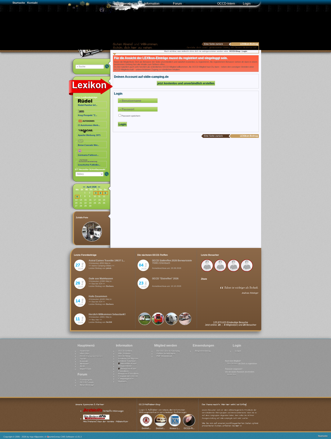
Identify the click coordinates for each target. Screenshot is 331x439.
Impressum (85, 369)
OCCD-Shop (235, 51)
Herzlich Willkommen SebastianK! (107, 314)
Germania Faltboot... (88, 155)
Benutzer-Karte (128, 369)
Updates (122, 381)
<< (84, 187)
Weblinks (84, 364)
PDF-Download (164, 356)
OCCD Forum (86, 382)
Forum (177, 3)
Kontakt (32, 2)
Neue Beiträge (87, 385)
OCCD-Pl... (189, 428)
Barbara (110, 286)
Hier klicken (232, 364)
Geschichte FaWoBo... (89, 165)
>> (99, 187)
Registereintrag (203, 351)
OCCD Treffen (125, 351)
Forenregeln (86, 380)
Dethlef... (146, 428)
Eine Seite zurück (213, 44)
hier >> (239, 425)
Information (151, 3)
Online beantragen (165, 353)
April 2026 (92, 187)
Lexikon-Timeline (127, 361)
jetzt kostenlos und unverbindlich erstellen (185, 83)
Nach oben (323, 426)
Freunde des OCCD (128, 376)
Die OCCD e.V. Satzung (168, 351)
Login (247, 3)
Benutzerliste (125, 366)
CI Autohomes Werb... (89, 125)
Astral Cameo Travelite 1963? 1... (107, 260)
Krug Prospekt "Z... (87, 115)
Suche (83, 359)
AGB (82, 366)
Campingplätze (126, 379)
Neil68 (109, 322)
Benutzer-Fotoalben (128, 374)
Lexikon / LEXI (128, 358)
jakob (108, 268)
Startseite (18, 2)
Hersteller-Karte (128, 363)
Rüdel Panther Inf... (87, 105)
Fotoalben (123, 371)
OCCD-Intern (226, 3)
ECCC (91, 356)
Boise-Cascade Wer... (88, 145)
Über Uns (84, 353)
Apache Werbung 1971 (89, 135)
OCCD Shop (124, 356)
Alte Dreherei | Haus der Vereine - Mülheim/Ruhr (105, 421)
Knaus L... (175, 428)
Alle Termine (124, 353)
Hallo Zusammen (98, 296)
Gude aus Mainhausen (101, 278)
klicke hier (231, 374)
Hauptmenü (123, 3)
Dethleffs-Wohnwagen (113, 411)
